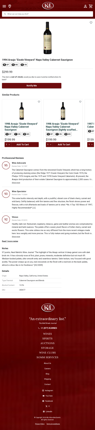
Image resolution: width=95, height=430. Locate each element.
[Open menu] (4, 6)
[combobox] (47, 14)
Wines (47, 334)
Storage (47, 348)
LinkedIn (49, 412)
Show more (16, 183)
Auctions (48, 343)
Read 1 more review (10, 241)
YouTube (49, 396)
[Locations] (9, 6)
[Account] (85, 6)
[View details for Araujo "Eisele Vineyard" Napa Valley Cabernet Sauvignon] (22, 111)
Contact (47, 384)
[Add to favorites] (91, 23)
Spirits (47, 338)
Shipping (47, 379)
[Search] (5, 14)
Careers (47, 369)
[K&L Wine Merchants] (47, 308)
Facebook (49, 401)
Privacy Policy (40, 424)
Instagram (49, 391)
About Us (47, 363)
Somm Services (47, 357)
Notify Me (32, 85)
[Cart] (91, 6)
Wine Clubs (47, 353)
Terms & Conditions (53, 424)
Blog (47, 374)
